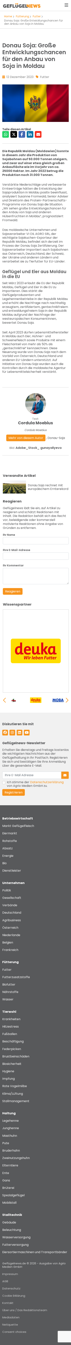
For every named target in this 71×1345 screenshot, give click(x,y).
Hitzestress (10, 1026)
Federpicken (11, 1049)
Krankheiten (11, 1019)
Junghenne (10, 1128)
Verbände (9, 905)
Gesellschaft (11, 898)
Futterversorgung (15, 1244)
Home (8, 16)
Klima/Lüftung (12, 1093)
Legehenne (10, 1120)
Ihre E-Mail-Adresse (16, 550)
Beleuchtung (11, 1230)
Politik (6, 890)
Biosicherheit (11, 1064)
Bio (4, 863)
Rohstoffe (9, 841)
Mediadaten (11, 1317)
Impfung (8, 1078)
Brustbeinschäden (15, 1056)
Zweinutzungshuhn (16, 1158)
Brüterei (8, 1188)
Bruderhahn (11, 1150)
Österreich (10, 927)
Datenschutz (11, 1288)
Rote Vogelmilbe (14, 1086)
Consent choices (14, 1332)
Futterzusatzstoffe (16, 977)
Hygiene (8, 1071)
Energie (7, 856)
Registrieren (14, 792)
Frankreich (10, 950)
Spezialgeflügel (13, 1195)
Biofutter (8, 984)
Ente (5, 1173)
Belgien (7, 942)
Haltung (9, 1113)
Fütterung (22, 16)
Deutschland (11, 912)
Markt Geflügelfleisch (18, 826)
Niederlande (11, 935)
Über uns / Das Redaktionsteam (24, 1310)
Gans (6, 1180)
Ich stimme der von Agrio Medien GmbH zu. (35, 784)
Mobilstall (9, 1202)
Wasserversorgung (16, 1237)
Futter (37, 16)
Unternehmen (13, 883)
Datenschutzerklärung (47, 782)
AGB (5, 1281)
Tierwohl (9, 1012)
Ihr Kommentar (13, 565)
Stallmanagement (15, 1101)
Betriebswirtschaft (17, 818)
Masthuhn (9, 1136)
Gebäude (9, 1222)
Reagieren (12, 591)
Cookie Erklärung (13, 1296)
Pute (5, 1143)
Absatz (7, 848)
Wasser (7, 999)
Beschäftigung (13, 1041)
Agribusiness (11, 920)
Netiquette (10, 1325)
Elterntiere (10, 1165)
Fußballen (9, 1034)
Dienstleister (11, 870)
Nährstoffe (10, 992)
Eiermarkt (9, 833)
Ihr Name (9, 535)
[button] (67, 700)
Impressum (10, 1274)
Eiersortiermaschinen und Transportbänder (34, 1252)
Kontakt (7, 1303)
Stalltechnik (12, 1215)
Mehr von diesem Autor (26, 438)
